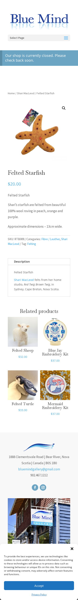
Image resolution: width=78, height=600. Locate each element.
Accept (39, 586)
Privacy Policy (39, 594)
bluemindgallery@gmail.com (39, 469)
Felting (31, 244)
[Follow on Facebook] (35, 487)
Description (22, 261)
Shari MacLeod (25, 93)
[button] (72, 549)
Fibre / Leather (50, 239)
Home (11, 93)
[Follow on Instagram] (43, 487)
